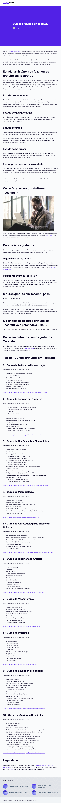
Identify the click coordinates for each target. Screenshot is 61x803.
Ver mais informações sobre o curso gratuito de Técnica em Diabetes (24, 435)
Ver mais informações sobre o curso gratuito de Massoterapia (21, 626)
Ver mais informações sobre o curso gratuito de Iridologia (20, 664)
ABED (12, 769)
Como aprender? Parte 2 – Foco (18, 792)
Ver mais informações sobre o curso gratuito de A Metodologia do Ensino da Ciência (28, 552)
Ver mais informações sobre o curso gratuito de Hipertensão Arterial (23, 592)
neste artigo (49, 235)
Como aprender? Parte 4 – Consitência (45, 786)
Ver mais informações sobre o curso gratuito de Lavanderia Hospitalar (24, 708)
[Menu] (57, 3)
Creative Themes (32, 800)
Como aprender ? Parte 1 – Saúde (19, 786)
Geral (46, 28)
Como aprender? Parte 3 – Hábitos (48, 792)
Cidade (42, 28)
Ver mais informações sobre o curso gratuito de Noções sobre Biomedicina (25, 485)
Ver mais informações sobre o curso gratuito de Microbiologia (22, 517)
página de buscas (28, 348)
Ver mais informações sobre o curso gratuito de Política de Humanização (25, 392)
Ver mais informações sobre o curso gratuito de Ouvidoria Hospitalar (24, 753)
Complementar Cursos (14, 51)
